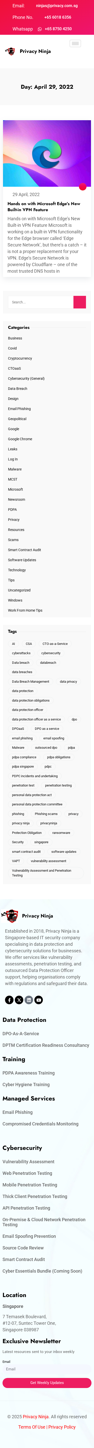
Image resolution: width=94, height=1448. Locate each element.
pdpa (71, 747)
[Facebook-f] (9, 1000)
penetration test (23, 785)
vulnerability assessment (48, 861)
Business (15, 338)
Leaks (12, 449)
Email (6, 1362)
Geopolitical (17, 419)
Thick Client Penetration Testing (35, 1196)
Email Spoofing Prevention (29, 1236)
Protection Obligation (27, 833)
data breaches (22, 672)
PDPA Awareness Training (29, 1073)
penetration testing (58, 785)
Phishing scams (46, 814)
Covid (12, 348)
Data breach (20, 663)
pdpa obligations (58, 757)
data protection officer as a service (36, 719)
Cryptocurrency (20, 358)
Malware (15, 469)
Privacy (14, 520)
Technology (17, 570)
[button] (75, 57)
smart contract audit (26, 852)
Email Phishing (19, 409)
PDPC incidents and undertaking (35, 776)
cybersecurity (50, 653)
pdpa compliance (24, 757)
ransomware (61, 833)
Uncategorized (19, 590)
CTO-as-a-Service (55, 644)
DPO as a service (47, 729)
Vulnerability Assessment (28, 1161)
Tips (11, 580)
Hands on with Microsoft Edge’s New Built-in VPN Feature (44, 207)
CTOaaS (14, 368)
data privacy (68, 681)
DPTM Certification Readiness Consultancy (46, 1045)
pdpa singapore (23, 766)
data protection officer (27, 710)
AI (13, 644)
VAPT (16, 861)
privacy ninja (21, 823)
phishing (18, 814)
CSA (29, 644)
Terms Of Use (31, 1427)
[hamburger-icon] (75, 43)
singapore (41, 842)
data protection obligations (31, 700)
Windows (15, 600)
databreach (48, 663)
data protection (22, 691)
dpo (74, 719)
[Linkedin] (29, 1000)
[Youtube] (38, 1000)
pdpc (48, 766)
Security (18, 842)
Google (13, 429)
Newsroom (16, 499)
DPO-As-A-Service (21, 1033)
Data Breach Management (30, 681)
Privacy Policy (62, 1427)
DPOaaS (18, 729)
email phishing (22, 738)
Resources (16, 530)
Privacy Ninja (35, 51)
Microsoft (15, 489)
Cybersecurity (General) (26, 378)
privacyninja (48, 823)
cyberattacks (21, 653)
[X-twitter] (19, 1000)
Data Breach (17, 389)
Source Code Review (23, 1247)
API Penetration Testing (26, 1208)
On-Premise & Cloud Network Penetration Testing (44, 1222)
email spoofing (53, 738)
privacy (73, 814)
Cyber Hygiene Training (26, 1084)
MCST (12, 479)
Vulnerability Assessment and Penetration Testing (41, 873)
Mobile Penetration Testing (30, 1184)
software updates (63, 852)
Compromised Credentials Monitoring (40, 1123)
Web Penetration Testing (27, 1173)
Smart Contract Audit (24, 550)
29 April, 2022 (26, 194)
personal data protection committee (37, 804)
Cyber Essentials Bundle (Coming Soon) (42, 1271)
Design (13, 399)
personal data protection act (32, 795)
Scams (13, 540)
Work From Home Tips (25, 610)
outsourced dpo (46, 747)
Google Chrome (20, 439)
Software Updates (22, 560)
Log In (13, 459)
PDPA (12, 510)
